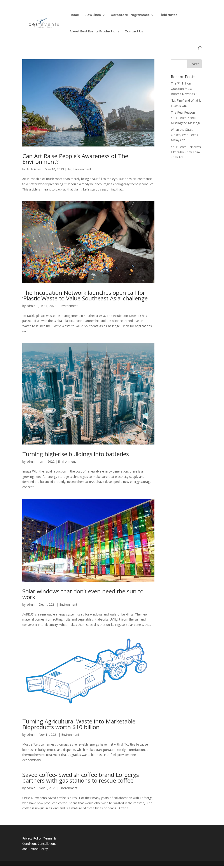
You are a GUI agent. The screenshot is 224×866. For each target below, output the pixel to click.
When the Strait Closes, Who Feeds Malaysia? (184, 134)
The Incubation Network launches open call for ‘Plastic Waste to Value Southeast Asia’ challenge (85, 295)
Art (69, 169)
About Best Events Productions (94, 32)
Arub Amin (33, 169)
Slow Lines (92, 15)
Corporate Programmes (130, 15)
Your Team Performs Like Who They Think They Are (186, 152)
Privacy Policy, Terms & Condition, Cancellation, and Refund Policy (39, 843)
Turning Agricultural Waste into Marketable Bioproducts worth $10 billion (78, 724)
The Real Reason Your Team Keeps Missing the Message (186, 117)
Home (74, 15)
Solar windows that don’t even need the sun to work (83, 594)
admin (30, 306)
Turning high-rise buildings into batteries (75, 454)
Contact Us (134, 32)
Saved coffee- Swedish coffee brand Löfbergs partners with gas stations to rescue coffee (80, 777)
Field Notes (168, 15)
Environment (82, 169)
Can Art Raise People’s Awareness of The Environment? (75, 159)
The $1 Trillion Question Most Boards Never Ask (183, 88)
